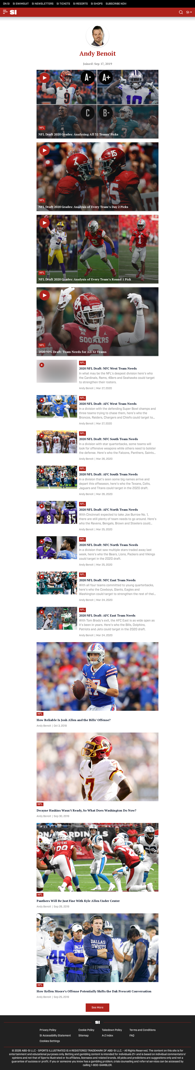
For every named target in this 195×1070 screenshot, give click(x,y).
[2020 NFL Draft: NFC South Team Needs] (97, 446)
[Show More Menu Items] (5, 12)
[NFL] (83, 363)
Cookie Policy (86, 1030)
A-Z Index (107, 1035)
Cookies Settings (50, 1041)
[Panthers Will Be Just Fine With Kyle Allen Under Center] (97, 866)
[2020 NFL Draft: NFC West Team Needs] (97, 375)
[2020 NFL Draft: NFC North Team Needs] (97, 552)
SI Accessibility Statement (55, 1035)
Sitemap (83, 1035)
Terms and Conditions (142, 1030)
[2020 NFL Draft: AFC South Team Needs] (97, 481)
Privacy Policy (48, 1030)
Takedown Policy (112, 1030)
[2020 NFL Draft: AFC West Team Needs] (97, 411)
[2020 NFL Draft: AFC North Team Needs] (97, 516)
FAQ (131, 1035)
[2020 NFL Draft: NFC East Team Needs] (97, 587)
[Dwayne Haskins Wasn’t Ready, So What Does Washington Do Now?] (97, 776)
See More (97, 1007)
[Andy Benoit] (86, 388)
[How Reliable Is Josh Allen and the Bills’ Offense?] (97, 685)
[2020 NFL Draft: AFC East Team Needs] (97, 622)
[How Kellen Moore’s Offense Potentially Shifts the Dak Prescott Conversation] (97, 956)
